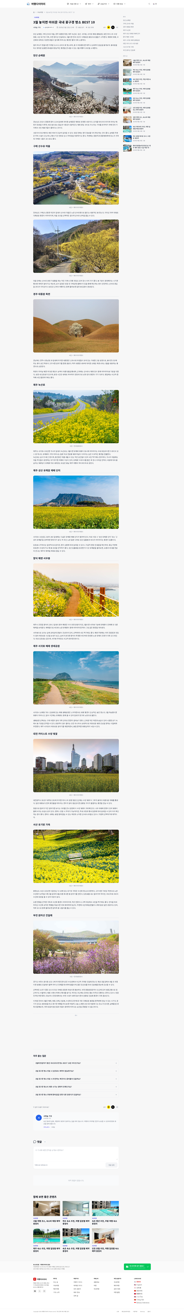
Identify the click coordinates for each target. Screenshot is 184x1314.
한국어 (137, 1282)
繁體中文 (138, 1294)
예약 (89, 4)
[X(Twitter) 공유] (113, 27)
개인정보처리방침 (126, 1311)
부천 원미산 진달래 (129, 50)
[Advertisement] (76, 1032)
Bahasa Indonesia (141, 1303)
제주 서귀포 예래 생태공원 (131, 40)
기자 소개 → (46, 1127)
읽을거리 (104, 4)
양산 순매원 (126, 20)
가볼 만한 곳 (74, 4)
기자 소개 (56, 1292)
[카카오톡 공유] (108, 27)
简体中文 (138, 1291)
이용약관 (135, 1311)
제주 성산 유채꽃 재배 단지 (131, 33)
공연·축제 (117, 1289)
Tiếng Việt (139, 1300)
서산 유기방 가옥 (128, 47)
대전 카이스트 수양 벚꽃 (130, 43)
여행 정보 (119, 4)
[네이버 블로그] (35, 1291)
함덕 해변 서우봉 (128, 37)
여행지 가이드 (78, 1282)
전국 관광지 (77, 1289)
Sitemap (142, 1311)
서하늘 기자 (37, 27)
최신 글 (55, 1282)
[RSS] (39, 1291)
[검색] (149, 4)
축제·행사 (77, 1292)
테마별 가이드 (78, 1285)
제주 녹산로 (126, 30)
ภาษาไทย (138, 1297)
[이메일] (44, 1291)
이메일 (53, 1127)
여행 (95, 1285)
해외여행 (56, 1289)
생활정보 (96, 1282)
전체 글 (76, 1296)
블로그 (149, 1311)
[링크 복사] (117, 27)
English (138, 1285)
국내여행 (40, 12)
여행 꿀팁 (117, 1292)
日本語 (137, 1288)
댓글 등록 (111, 1165)
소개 (118, 1311)
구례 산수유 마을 (128, 23)
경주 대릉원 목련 (128, 27)
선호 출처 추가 (47, 27)
